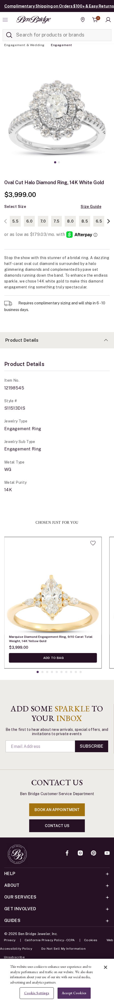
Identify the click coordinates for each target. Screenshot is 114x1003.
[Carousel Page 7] (66, 672)
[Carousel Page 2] (59, 162)
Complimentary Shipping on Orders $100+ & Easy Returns (59, 5)
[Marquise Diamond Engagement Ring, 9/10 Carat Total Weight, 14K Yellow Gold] (53, 586)
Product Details (22, 340)
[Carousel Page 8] (71, 672)
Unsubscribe (14, 957)
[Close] (105, 967)
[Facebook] (67, 853)
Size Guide (91, 206)
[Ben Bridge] (33, 19)
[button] (108, 20)
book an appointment (57, 810)
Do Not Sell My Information (63, 948)
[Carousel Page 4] (52, 672)
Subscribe (91, 746)
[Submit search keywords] (9, 35)
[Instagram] (80, 853)
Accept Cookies (74, 993)
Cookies (91, 940)
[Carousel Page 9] (76, 672)
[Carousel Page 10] (81, 672)
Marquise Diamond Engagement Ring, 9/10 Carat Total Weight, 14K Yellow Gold (51, 639)
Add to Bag (53, 658)
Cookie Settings (36, 993)
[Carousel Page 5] (57, 672)
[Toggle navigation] (6, 20)
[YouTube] (107, 853)
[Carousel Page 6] (61, 672)
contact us (57, 826)
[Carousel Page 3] (47, 672)
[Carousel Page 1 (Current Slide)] (55, 162)
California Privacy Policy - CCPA (50, 940)
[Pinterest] (93, 853)
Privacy (10, 940)
